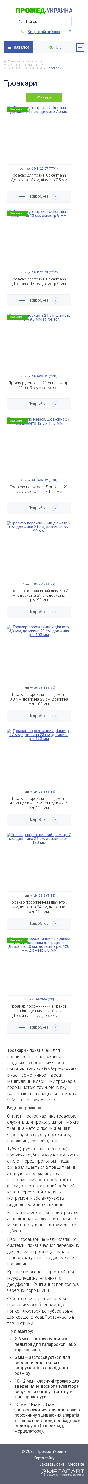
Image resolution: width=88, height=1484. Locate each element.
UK (58, 47)
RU (51, 47)
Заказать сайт (51, 1464)
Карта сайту (44, 1458)
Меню (80, 47)
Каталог (21, 47)
